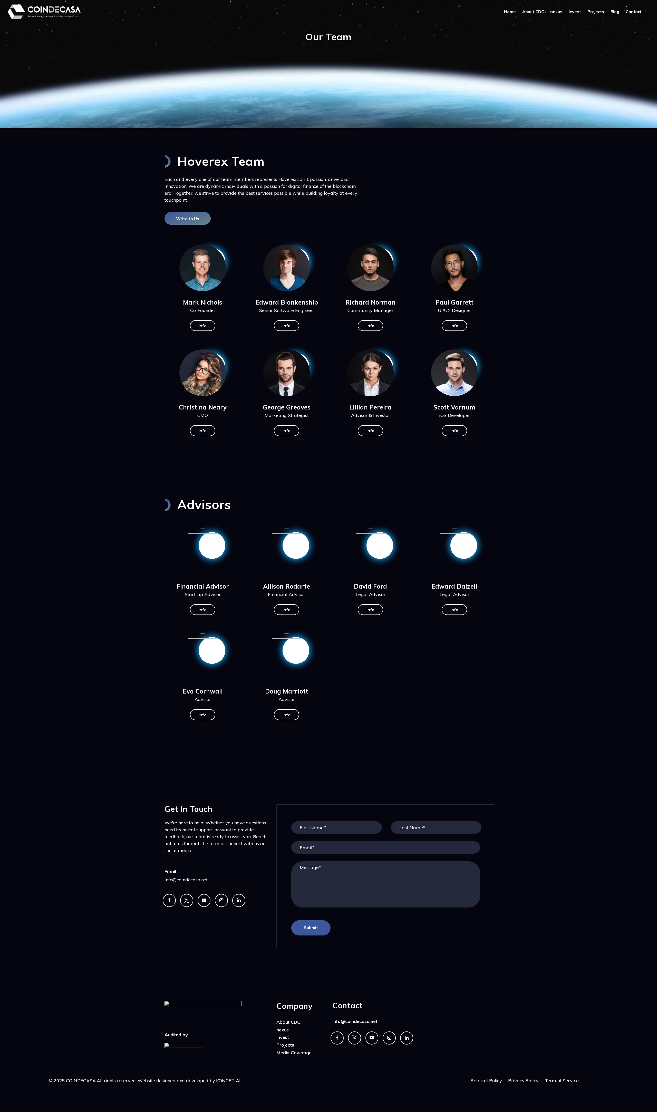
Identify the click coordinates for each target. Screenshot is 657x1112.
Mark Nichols (202, 302)
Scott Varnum (454, 407)
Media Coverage (294, 1053)
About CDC (533, 11)
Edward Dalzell (454, 586)
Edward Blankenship (286, 302)
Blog (615, 11)
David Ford (370, 586)
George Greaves (287, 407)
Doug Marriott (286, 691)
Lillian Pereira (370, 407)
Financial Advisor (203, 586)
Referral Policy (486, 1081)
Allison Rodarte (286, 586)
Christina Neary (203, 407)
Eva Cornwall (203, 691)
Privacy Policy (523, 1081)
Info (203, 325)
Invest (575, 11)
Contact (634, 11)
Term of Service (562, 1081)
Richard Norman (370, 302)
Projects (595, 11)
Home (510, 11)
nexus (556, 11)
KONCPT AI (228, 1081)
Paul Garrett (455, 302)
